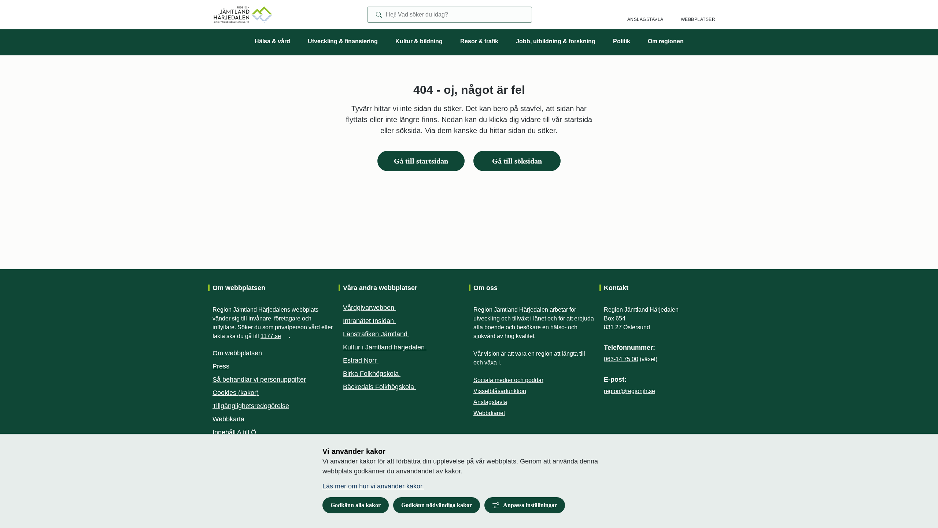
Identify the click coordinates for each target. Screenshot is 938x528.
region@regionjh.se (629, 391)
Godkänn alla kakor (355, 505)
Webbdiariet (493, 413)
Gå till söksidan (517, 161)
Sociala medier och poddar (508, 380)
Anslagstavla (490, 402)
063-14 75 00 (621, 359)
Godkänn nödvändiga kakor (436, 505)
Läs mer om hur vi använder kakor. (373, 486)
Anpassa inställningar (530, 505)
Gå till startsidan (421, 161)
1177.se (275, 336)
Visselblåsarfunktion (499, 391)
